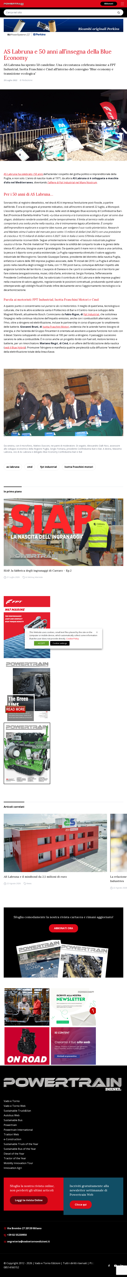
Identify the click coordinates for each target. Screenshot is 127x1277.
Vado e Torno (12, 1101)
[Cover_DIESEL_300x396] (63, 753)
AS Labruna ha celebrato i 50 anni (23, 174)
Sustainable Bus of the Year (20, 1149)
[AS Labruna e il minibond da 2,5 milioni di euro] (55, 843)
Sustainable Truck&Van (17, 1110)
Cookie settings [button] (60, 643)
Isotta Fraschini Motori (56, 326)
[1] (73, 1007)
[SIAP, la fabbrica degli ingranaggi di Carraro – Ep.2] (63, 532)
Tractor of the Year (15, 1158)
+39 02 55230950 (17, 1235)
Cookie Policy (72, 638)
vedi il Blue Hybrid (14, 347)
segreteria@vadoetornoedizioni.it (28, 1241)
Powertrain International (18, 1129)
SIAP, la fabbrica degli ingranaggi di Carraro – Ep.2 (38, 570)
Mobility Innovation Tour (18, 1163)
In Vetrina (30, 577)
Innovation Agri (13, 1168)
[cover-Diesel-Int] (63, 690)
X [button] (97, 632)
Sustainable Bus (13, 1120)
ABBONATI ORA (63, 928)
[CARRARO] (26, 1007)
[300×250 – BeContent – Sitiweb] (73, 1046)
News (29, 883)
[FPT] (63, 627)
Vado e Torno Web (15, 1106)
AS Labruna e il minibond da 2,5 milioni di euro (35, 876)
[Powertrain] (14, 4)
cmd (29, 467)
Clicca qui (81, 1204)
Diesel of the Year (14, 1153)
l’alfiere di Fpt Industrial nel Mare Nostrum (72, 182)
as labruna (12, 467)
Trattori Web (11, 1134)
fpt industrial (48, 467)
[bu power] (63, 28)
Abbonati (108, 3)
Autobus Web (12, 1115)
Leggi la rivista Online (29, 1200)
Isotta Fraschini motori (79, 467)
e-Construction (12, 1139)
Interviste (39, 577)
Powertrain (10, 1125)
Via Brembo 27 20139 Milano (24, 1228)
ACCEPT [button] (41, 643)
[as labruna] (26, 1046)
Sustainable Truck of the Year (21, 1144)
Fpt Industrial (91, 314)
